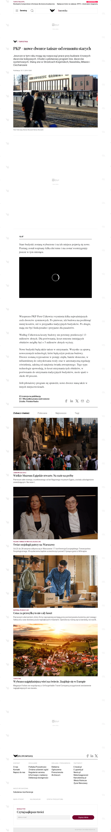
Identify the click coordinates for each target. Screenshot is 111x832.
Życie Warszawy (80, 783)
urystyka (62, 10)
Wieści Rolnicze (80, 780)
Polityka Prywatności (37, 767)
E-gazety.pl (78, 770)
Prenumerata (57, 772)
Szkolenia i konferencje (23, 792)
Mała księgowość (81, 775)
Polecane (42, 413)
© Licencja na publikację (30, 396)
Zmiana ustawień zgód (38, 770)
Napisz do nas (19, 772)
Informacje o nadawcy (38, 775)
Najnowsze (61, 413)
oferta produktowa (55, 799)
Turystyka (23, 42)
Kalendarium (35, 799)
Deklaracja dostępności (38, 778)
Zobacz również (21, 413)
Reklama (55, 767)
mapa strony (18, 799)
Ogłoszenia (56, 770)
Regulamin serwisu (37, 772)
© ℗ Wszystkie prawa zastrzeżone (34, 399)
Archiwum (56, 775)
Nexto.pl (77, 772)
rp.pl (21, 236)
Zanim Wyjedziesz (19, 472)
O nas (15, 767)
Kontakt (16, 770)
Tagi (77, 413)
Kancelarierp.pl (80, 778)
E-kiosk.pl (78, 767)
